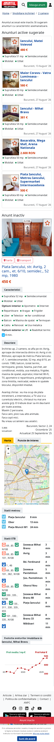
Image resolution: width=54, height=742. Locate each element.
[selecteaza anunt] (14, 41)
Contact (44, 699)
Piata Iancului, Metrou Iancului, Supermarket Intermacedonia (32, 179)
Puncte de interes (28, 440)
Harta (7, 440)
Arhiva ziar (21, 695)
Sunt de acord (27, 738)
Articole (7, 695)
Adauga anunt (37, 4)
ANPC (27, 702)
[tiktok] (32, 708)
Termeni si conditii (40, 695)
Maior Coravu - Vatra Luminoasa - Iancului (35, 76)
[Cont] (50, 5)
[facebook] (14, 708)
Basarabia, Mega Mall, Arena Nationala (32, 144)
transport (25, 260)
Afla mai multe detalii (41, 733)
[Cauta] (23, 5)
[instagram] (20, 708)
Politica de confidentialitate (20, 699)
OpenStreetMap (32, 503)
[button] (27, 472)
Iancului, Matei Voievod (31, 42)
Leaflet (19, 503)
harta (9, 260)
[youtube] (40, 708)
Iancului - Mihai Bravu (31, 110)
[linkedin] (26, 708)
